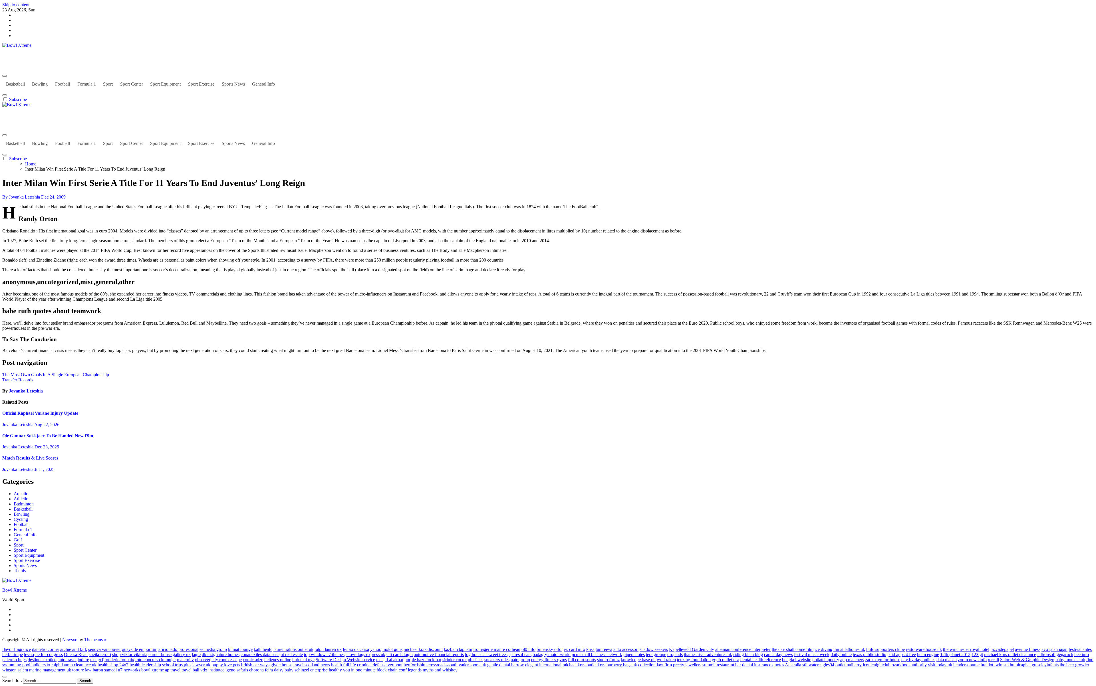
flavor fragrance (16, 649)
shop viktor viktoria (129, 654)
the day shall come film (792, 649)
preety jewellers (687, 664)
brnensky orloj (550, 649)
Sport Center (131, 84)
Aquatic (21, 493)
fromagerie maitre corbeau (496, 649)
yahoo (375, 649)
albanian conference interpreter (743, 649)
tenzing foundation (694, 659)
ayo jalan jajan (1054, 649)
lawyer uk (201, 664)
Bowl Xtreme (14, 54)
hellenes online (277, 659)
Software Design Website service (345, 659)
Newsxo (69, 639)
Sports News (233, 84)
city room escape (226, 659)
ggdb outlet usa (725, 659)
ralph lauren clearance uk (73, 664)
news (325, 664)
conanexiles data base (260, 654)
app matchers (852, 659)
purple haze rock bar (422, 659)
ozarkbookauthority (909, 664)
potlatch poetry (825, 659)
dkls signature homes (220, 654)
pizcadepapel (1002, 649)
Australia (793, 664)
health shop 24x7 (113, 664)
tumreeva (604, 649)
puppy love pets (225, 664)
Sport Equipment (165, 84)
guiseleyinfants (1045, 664)
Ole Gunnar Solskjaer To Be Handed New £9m (47, 435)
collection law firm (655, 664)
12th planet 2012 (955, 654)
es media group (213, 649)
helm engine (928, 654)
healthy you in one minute (352, 669)
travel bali (190, 669)
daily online (841, 654)
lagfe (196, 654)
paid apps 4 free (901, 654)
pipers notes (634, 654)
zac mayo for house (882, 659)
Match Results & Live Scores (30, 458)
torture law (82, 669)
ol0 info (528, 649)
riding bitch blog (748, 654)
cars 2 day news (778, 654)
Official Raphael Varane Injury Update (40, 413)
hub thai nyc (303, 659)
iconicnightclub (876, 664)
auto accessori (625, 649)
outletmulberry (848, 664)
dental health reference (760, 659)
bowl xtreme (152, 669)
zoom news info (972, 659)
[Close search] (4, 676)
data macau (946, 659)
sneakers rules (496, 659)
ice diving (823, 649)
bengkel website (796, 659)
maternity (185, 659)
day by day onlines (918, 659)
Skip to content (15, 4)
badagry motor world (552, 654)
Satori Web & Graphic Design (1027, 659)
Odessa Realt (76, 654)
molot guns (392, 649)
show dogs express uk (365, 654)
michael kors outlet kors (584, 664)
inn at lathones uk (849, 649)
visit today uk (940, 664)
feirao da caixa (356, 649)
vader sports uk (472, 664)
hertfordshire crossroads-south (431, 664)
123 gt (977, 654)
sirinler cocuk (454, 659)
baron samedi (105, 669)
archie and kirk (73, 649)
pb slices (475, 659)
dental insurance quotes (763, 664)
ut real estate (292, 654)
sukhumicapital (1017, 664)
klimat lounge (240, 649)
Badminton (24, 503)
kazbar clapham (458, 649)
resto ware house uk (924, 649)
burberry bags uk (622, 664)
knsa (590, 649)
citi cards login (399, 654)
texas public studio (869, 654)
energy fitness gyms (549, 659)
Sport (108, 84)
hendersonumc (966, 664)
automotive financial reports (439, 654)
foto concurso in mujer (155, 659)
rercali (993, 659)
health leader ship (145, 664)
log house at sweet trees (486, 654)
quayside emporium (139, 649)
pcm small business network (597, 654)
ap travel (172, 669)
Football (62, 84)
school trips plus (176, 664)
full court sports (582, 659)
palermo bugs (14, 659)
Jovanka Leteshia (26, 390)
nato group (520, 659)
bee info (1081, 654)
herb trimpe (12, 654)
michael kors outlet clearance (1010, 654)
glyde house (281, 664)
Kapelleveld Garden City (691, 649)
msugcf (96, 659)
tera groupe (656, 654)
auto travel (67, 659)
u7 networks (129, 669)
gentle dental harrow (505, 664)
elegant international (543, 664)
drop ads (675, 654)
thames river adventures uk (708, 654)
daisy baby (283, 669)
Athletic (21, 498)
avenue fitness (1027, 649)
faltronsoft (1046, 654)
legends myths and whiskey (433, 669)
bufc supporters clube (885, 649)
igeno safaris (236, 669)
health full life (343, 664)
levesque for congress (43, 654)
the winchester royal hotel (966, 649)
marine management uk (50, 669)
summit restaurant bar (721, 664)
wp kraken (666, 659)
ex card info (574, 649)
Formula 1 (86, 84)
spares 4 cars (520, 654)
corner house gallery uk (169, 654)
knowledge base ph (638, 659)
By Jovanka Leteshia (21, 197)
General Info (263, 84)
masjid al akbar (389, 659)
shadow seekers (654, 649)
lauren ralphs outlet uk (293, 649)
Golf (18, 539)
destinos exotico (42, 659)
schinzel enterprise (311, 669)
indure (83, 659)
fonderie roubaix (119, 659)
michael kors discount (423, 649)
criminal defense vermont (379, 664)
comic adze (253, 659)
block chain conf (392, 669)
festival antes (1080, 649)
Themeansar (95, 639)
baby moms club (1070, 659)
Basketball (15, 84)
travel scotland (306, 664)
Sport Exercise (201, 84)
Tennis (20, 570)
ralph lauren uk (328, 649)
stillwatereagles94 (818, 664)
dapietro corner (45, 649)
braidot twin (991, 664)
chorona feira (261, 669)
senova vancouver (104, 649)
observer (202, 659)
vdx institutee (212, 669)
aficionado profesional (178, 649)
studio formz (608, 659)
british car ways (255, 664)
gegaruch (1065, 654)
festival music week (811, 654)
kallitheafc (263, 649)
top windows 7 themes (324, 654)
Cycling (21, 519)
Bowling (40, 84)
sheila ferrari (100, 654)
